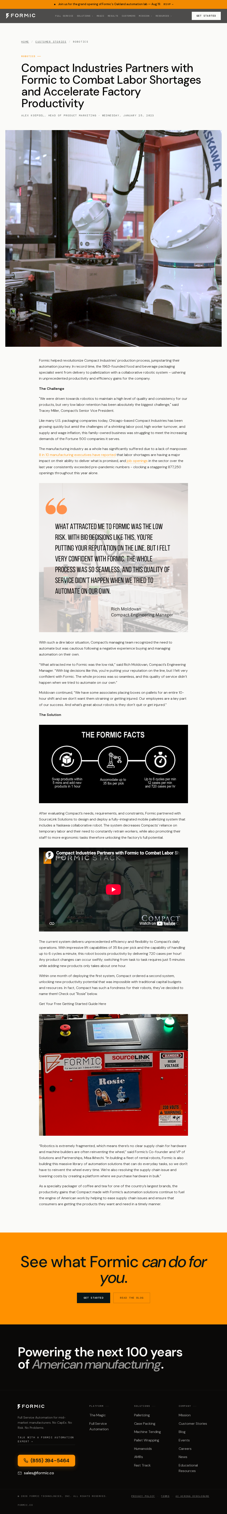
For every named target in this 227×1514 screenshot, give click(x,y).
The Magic (97, 1415)
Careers (185, 1448)
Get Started (206, 15)
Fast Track (142, 1465)
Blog (182, 1431)
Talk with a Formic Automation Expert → (46, 1439)
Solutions (85, 16)
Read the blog (132, 1298)
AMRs (138, 1457)
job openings (137, 460)
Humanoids (143, 1448)
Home (25, 41)
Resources (164, 16)
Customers (128, 15)
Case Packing (144, 1423)
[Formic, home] (20, 16)
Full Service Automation (99, 1426)
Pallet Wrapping (146, 1440)
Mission (184, 1415)
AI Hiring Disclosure (192, 1496)
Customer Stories (51, 41)
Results (113, 15)
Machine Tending (147, 1431)
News (183, 1457)
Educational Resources (188, 1468)
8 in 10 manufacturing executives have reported (77, 454)
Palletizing (142, 1415)
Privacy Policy (143, 1496)
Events (184, 1440)
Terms (165, 1496)
